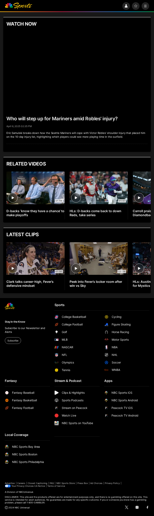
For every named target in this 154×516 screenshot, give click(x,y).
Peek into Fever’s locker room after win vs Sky (96, 284)
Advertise (10, 483)
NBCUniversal (26, 492)
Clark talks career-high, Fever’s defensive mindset (30, 284)
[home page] (18, 6)
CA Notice (39, 486)
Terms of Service (56, 486)
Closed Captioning (37, 483)
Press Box (82, 483)
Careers (21, 483)
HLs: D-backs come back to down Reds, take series (95, 213)
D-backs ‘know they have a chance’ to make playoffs (35, 213)
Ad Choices (96, 483)
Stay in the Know (15, 321)
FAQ (52, 483)
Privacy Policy (112, 483)
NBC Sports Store (65, 483)
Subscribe (12, 340)
